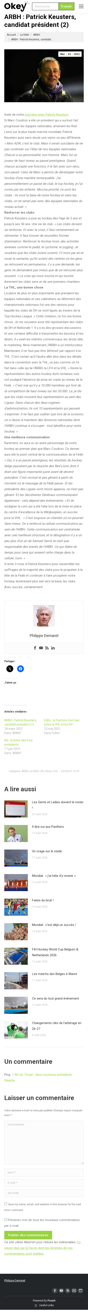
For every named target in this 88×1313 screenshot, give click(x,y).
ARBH (25, 771)
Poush (51, 1300)
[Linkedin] (53, 648)
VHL (55, 771)
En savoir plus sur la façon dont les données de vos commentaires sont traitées (42, 1248)
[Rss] (47, 648)
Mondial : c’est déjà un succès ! (54, 925)
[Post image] (16, 809)
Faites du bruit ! (43, 900)
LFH (42, 771)
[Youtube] (41, 648)
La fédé (34, 771)
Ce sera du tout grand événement (55, 998)
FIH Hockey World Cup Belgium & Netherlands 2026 (55, 952)
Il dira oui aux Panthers (48, 827)
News (48, 771)
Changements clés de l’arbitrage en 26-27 (56, 1026)
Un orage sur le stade (47, 851)
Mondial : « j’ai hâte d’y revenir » (54, 876)
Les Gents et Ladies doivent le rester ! (58, 805)
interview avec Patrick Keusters (46, 115)
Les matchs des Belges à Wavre (54, 974)
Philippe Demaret (14, 1280)
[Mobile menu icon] (81, 6)
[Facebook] (35, 648)
